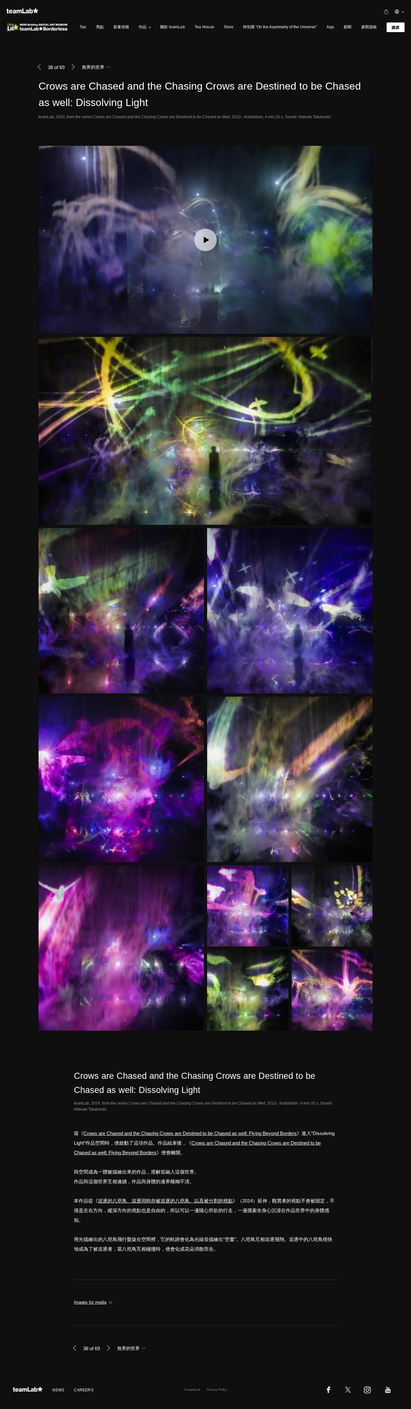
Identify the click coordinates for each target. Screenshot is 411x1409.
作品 (142, 27)
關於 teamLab (172, 27)
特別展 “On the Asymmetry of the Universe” (280, 27)
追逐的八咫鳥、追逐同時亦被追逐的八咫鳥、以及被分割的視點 (165, 1200)
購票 (395, 27)
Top (83, 27)
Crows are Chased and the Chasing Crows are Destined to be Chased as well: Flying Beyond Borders (190, 1133)
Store (228, 27)
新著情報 (121, 27)
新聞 (347, 27)
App (330, 27)
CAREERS (83, 1390)
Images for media (90, 1302)
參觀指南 (369, 27)
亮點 (100, 27)
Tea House (204, 27)
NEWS (58, 1390)
